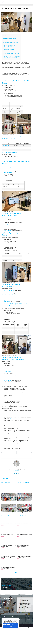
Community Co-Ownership (8, 172)
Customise (6, 624)
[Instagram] (28, 619)
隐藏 (5, 35)
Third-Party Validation (7, 371)
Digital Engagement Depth (8, 300)
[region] (10, 623)
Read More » (2, 525)
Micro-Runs (6, 219)
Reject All (14, 624)
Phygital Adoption (7, 301)
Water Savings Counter (8, 380)
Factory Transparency (7, 230)
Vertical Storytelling (7, 167)
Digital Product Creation (6, 145)
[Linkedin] (14, 473)
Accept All (10, 626)
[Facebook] (16, 473)
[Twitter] (25, 619)
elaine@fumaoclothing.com (6, 585)
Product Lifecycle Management (9, 290)
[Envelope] (18, 473)
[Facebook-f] (27, 619)
